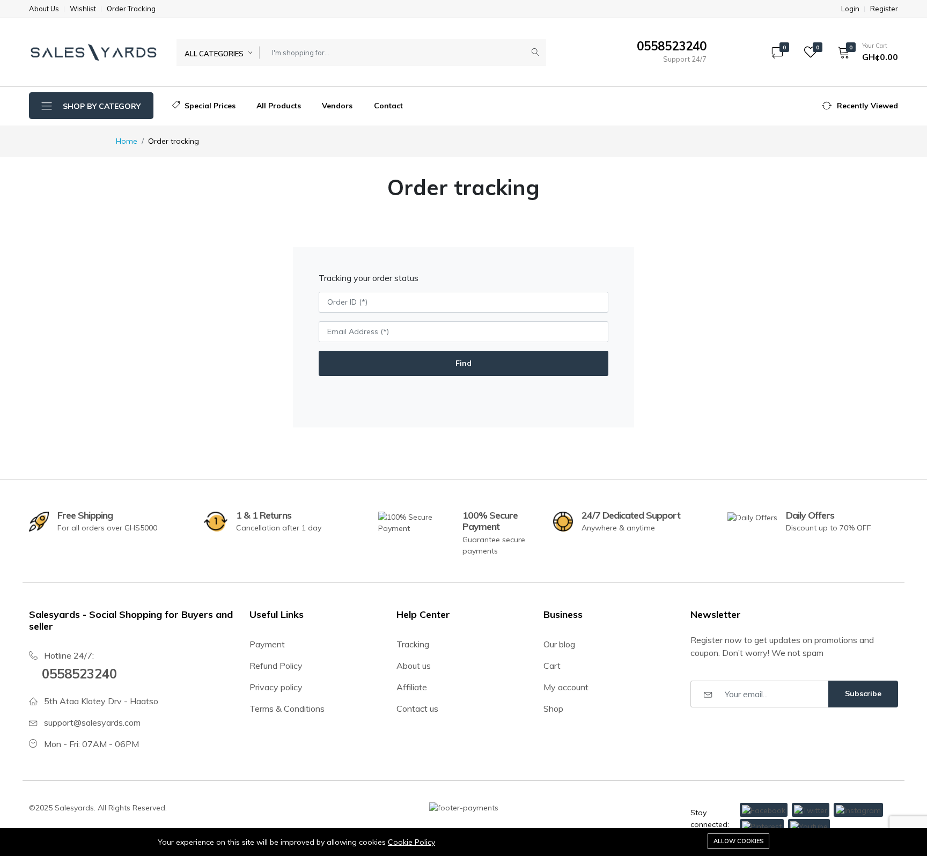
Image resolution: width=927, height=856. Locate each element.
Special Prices (209, 105)
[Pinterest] (762, 826)
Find (463, 363)
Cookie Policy (411, 842)
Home (126, 141)
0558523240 (79, 674)
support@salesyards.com (92, 722)
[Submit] (535, 52)
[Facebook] (764, 810)
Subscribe (863, 693)
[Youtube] (809, 826)
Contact (388, 105)
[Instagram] (858, 810)
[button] (864, 52)
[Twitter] (810, 810)
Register (884, 8)
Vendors (337, 105)
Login (850, 8)
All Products (278, 105)
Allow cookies (738, 841)
